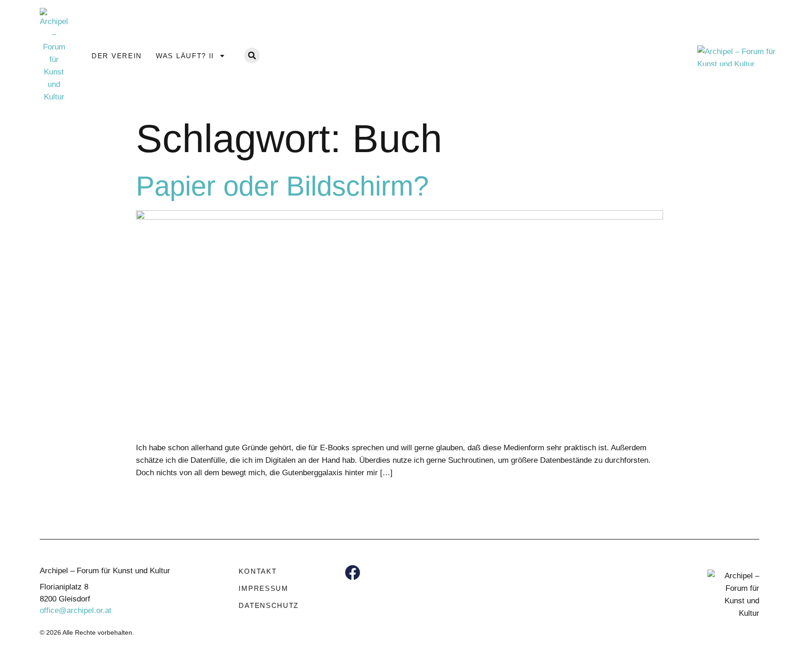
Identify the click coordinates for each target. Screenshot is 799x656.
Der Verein (117, 56)
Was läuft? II (185, 56)
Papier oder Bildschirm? (282, 186)
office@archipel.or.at (75, 610)
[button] (252, 55)
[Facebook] (352, 572)
